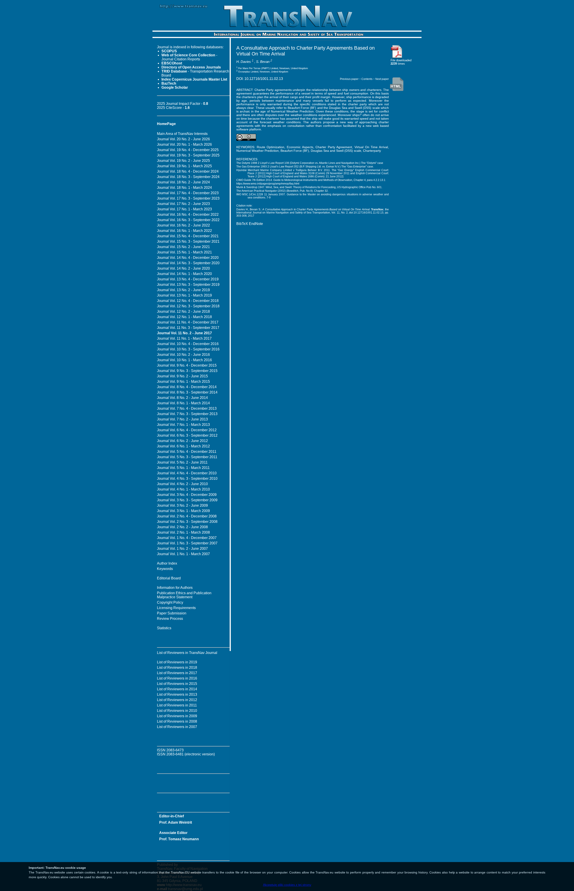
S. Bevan (263, 62)
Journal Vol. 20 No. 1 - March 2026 (184, 144)
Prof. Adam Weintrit (175, 822)
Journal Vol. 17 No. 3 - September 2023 (188, 198)
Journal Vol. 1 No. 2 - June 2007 (182, 548)
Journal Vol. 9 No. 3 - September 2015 (187, 371)
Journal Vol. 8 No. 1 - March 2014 (183, 403)
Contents (366, 79)
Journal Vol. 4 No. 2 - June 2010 (182, 484)
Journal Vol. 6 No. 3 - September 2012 (187, 435)
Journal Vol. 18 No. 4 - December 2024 (188, 171)
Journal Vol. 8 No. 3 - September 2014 (187, 392)
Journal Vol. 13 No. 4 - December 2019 (188, 279)
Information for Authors (175, 588)
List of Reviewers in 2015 (177, 684)
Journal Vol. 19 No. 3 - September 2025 (188, 155)
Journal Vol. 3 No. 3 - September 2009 (187, 500)
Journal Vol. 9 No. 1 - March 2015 (183, 381)
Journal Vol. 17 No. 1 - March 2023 (184, 209)
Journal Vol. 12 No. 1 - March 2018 (184, 317)
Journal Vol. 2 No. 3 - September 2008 (187, 522)
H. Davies (243, 62)
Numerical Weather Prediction (257, 150)
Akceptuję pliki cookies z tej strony (287, 885)
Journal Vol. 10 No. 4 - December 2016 (188, 344)
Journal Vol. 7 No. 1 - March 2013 (183, 425)
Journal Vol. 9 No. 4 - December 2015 (187, 365)
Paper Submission (171, 613)
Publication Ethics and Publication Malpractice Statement (184, 595)
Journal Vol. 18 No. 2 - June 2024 (183, 182)
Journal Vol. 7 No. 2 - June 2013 (182, 419)
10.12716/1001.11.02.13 (263, 79)
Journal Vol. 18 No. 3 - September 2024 (188, 177)
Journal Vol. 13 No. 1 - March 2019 (184, 295)
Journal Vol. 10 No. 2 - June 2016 (183, 354)
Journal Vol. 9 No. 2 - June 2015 (182, 376)
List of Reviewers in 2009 (177, 716)
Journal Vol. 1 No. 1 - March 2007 (183, 554)
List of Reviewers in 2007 (177, 727)
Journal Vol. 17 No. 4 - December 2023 (188, 193)
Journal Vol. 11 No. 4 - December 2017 (187, 322)
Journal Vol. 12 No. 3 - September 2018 (188, 306)
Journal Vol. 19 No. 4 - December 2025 (188, 150)
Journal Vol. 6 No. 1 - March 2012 (183, 446)
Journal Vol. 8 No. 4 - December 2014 (187, 387)
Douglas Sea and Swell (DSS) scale (336, 150)
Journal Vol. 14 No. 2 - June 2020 (183, 268)
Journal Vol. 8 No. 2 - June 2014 (182, 398)
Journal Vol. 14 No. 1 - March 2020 (184, 274)
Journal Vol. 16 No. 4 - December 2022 (188, 214)
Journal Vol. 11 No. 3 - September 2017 (188, 328)
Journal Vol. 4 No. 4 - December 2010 (187, 473)
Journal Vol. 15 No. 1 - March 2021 (184, 252)
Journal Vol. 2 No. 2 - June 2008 (182, 527)
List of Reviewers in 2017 (177, 673)
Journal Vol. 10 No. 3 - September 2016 (188, 349)
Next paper (382, 79)
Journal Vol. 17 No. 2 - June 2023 (183, 204)
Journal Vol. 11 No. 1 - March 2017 (184, 338)
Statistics (164, 628)
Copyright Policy (170, 602)
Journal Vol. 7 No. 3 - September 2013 (187, 414)
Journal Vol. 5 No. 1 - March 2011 (183, 468)
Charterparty (372, 150)
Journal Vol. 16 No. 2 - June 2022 (183, 225)
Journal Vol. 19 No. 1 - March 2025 (184, 166)
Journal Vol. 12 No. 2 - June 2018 (183, 311)
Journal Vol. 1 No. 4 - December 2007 (187, 538)
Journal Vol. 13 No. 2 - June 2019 (183, 290)
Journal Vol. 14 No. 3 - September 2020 (188, 263)
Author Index (167, 563)
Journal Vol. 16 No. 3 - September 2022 (188, 220)
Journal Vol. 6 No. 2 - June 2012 (182, 441)
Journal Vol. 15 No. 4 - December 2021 (188, 236)
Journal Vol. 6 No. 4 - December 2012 (187, 430)
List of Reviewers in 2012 (177, 700)
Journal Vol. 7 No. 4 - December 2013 (187, 408)
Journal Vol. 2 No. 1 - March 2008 (183, 532)
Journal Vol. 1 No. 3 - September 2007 (187, 543)
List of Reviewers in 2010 (177, 711)
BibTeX (242, 224)
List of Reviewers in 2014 (177, 689)
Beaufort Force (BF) (294, 150)
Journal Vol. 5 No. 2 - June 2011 (182, 462)
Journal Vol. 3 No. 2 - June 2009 (182, 505)
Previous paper (349, 79)
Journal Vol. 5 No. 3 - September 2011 (187, 457)
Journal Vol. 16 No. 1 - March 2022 (184, 231)
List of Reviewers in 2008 (177, 721)
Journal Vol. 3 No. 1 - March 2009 (183, 511)
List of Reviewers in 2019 (177, 662)
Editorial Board (169, 578)
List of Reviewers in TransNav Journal (187, 653)
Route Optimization (271, 147)
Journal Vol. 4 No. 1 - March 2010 (183, 489)
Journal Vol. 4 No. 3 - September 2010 (187, 478)
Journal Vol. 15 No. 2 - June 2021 (183, 247)
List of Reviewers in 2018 (177, 667)
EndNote (256, 224)
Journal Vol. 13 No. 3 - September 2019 (188, 284)
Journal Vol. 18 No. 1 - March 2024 (184, 187)
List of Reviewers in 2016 (177, 678)
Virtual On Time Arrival (371, 147)
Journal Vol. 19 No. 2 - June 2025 (183, 161)
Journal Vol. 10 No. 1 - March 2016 (184, 360)
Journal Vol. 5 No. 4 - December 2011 (186, 451)
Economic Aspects (300, 147)
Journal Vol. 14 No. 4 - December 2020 (188, 258)
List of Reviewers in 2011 (177, 705)
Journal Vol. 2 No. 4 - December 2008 (187, 516)
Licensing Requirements (176, 608)
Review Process (170, 618)
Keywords (165, 569)
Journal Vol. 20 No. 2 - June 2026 (183, 139)
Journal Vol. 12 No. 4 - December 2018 (188, 301)
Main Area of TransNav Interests (182, 134)
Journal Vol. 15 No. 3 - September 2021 (188, 241)
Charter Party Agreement (333, 147)
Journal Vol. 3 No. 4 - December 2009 (187, 495)
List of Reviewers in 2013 (177, 694)
